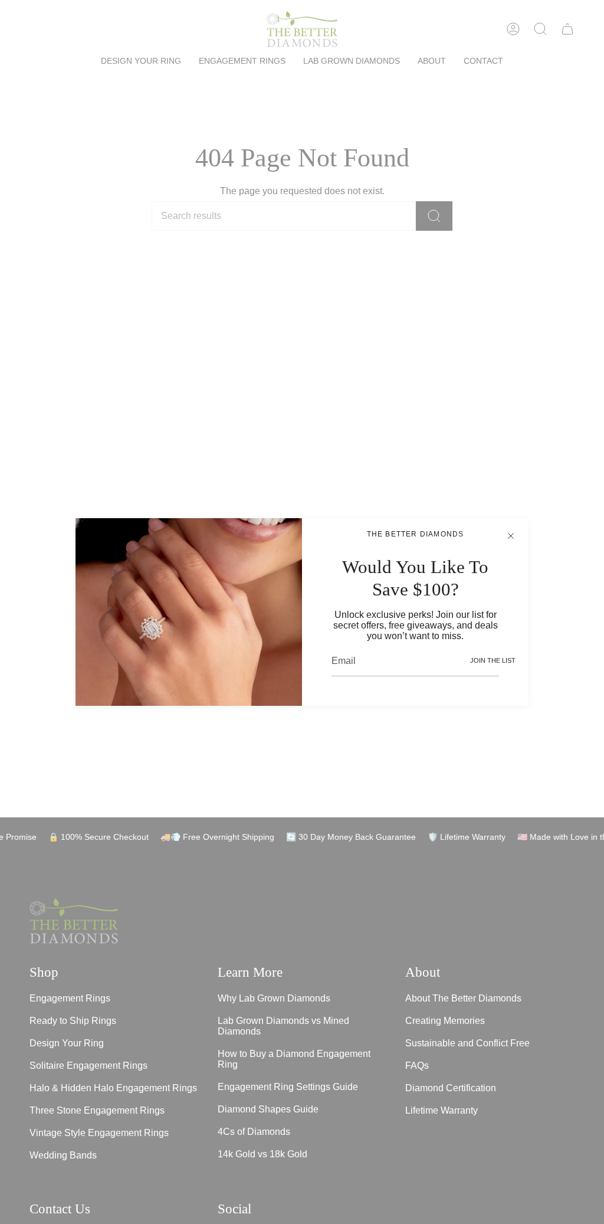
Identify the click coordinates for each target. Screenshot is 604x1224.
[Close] (511, 536)
